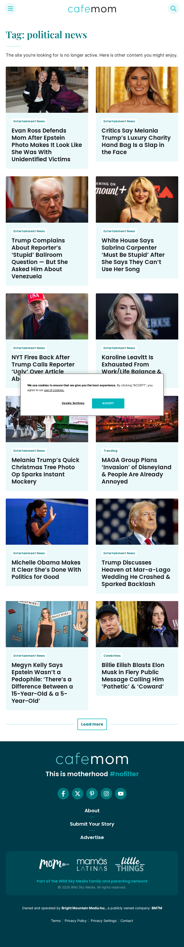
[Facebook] (63, 793)
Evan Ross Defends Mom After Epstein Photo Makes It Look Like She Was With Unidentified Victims (47, 145)
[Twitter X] (77, 793)
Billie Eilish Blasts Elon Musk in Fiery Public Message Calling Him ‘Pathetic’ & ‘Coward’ (133, 675)
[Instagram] (106, 793)
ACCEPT (108, 403)
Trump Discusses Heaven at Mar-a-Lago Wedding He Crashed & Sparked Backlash (136, 573)
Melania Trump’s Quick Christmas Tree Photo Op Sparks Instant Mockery (45, 470)
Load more (92, 724)
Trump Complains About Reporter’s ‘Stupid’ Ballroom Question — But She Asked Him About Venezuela (40, 258)
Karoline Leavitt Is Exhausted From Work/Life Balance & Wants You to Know (131, 368)
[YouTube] (120, 793)
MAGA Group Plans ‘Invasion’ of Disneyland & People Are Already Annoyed (137, 470)
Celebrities (112, 656)
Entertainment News (29, 121)
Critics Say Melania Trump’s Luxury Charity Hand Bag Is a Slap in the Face (136, 141)
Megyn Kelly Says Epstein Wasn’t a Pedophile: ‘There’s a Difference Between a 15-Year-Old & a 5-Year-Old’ (42, 683)
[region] (92, 394)
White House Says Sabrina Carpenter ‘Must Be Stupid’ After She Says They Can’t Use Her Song (133, 255)
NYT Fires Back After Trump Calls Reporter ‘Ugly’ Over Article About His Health (43, 368)
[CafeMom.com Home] (92, 8)
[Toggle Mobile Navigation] (10, 8)
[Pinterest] (92, 793)
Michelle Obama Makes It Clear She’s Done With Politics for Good (46, 570)
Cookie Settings (73, 403)
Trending (110, 451)
